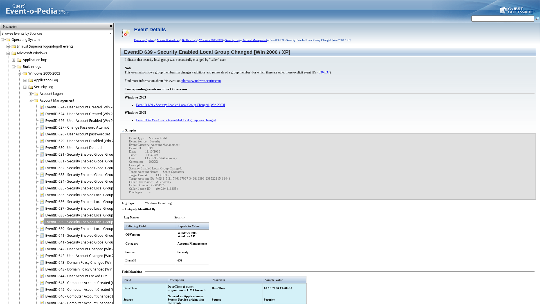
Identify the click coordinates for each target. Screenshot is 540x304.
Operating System (26, 39)
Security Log (43, 86)
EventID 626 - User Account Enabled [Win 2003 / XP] (85, 120)
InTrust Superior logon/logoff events (45, 46)
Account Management (57, 100)
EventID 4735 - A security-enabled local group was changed (176, 120)
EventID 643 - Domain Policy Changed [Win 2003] (83, 269)
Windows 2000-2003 (44, 73)
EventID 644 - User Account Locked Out (76, 276)
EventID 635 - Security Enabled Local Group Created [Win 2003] (94, 195)
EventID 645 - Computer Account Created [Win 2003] (86, 289)
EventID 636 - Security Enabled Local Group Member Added (91, 201)
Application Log (46, 80)
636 (321, 72)
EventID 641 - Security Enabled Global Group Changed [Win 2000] (96, 235)
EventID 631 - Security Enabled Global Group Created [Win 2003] (95, 161)
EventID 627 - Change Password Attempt (77, 127)
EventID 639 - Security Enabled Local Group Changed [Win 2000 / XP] (98, 222)
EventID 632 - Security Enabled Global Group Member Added (92, 168)
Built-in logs (32, 66)
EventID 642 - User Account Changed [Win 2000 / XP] (86, 249)
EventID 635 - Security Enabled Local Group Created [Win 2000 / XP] (98, 188)
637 (327, 72)
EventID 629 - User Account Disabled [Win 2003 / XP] (86, 140)
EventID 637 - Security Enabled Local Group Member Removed (94, 208)
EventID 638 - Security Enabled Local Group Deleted (85, 215)
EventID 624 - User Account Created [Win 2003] (82, 113)
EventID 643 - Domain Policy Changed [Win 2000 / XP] (87, 262)
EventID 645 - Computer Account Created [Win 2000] (86, 282)
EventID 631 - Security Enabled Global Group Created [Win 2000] (95, 154)
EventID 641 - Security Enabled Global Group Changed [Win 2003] (96, 242)
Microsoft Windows (32, 53)
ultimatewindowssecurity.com (201, 81)
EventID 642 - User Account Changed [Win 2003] (83, 255)
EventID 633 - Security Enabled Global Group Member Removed (95, 174)
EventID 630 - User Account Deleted (73, 147)
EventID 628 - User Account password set (77, 134)
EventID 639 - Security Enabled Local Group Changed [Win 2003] (95, 228)
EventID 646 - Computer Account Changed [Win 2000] (87, 296)
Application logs (35, 59)
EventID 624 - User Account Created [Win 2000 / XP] (85, 107)
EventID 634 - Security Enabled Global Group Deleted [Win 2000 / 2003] (101, 181)
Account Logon (51, 93)
